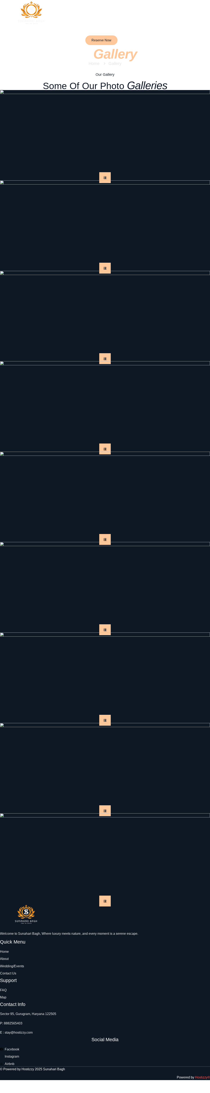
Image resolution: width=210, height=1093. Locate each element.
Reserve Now (101, 40)
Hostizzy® (202, 1077)
